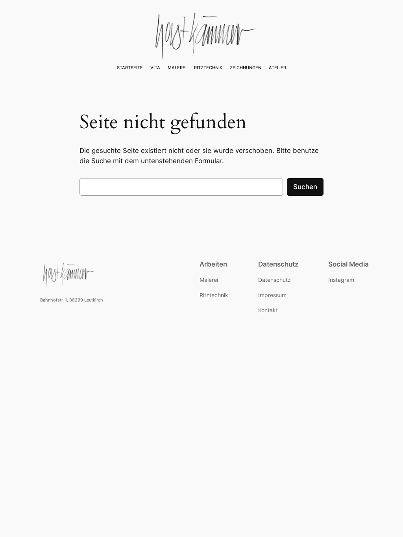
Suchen (305, 187)
